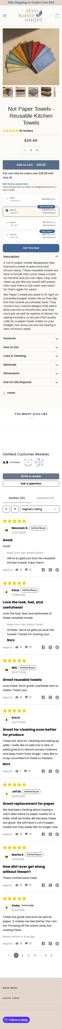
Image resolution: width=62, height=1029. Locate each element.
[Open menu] (8, 15)
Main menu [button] (10, 987)
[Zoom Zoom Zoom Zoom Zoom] (31, 56)
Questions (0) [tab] (45, 498)
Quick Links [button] (11, 998)
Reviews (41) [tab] (17, 498)
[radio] (31, 199)
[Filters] (15, 509)
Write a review (31, 476)
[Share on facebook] (43, 570)
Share (11, 392)
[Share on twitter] (50, 570)
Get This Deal (31, 248)
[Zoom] (9, 79)
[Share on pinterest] (57, 570)
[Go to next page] (52, 955)
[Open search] (6, 509)
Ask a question (31, 484)
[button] (11, 131)
